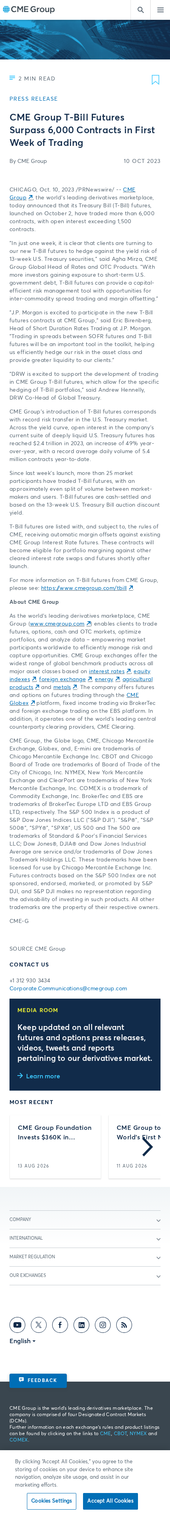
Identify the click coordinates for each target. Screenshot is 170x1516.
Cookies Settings (51, 1501)
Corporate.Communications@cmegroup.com (68, 989)
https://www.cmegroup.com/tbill (84, 588)
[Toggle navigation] (160, 10)
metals (62, 687)
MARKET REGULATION (32, 1257)
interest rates (107, 671)
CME (105, 1434)
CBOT (120, 1434)
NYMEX (138, 1434)
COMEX (18, 1440)
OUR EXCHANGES (27, 1275)
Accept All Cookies (110, 1501)
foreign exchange (62, 679)
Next (148, 1146)
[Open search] (140, 10)
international (26, 1238)
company (20, 1219)
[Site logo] (29, 10)
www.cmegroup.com (57, 624)
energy (104, 679)
